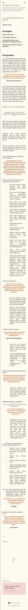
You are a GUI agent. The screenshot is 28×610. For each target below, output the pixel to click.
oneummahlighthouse (10, 5)
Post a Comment (12, 590)
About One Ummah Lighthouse (12, 587)
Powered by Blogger (15, 602)
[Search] (25, 2)
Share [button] (3, 536)
